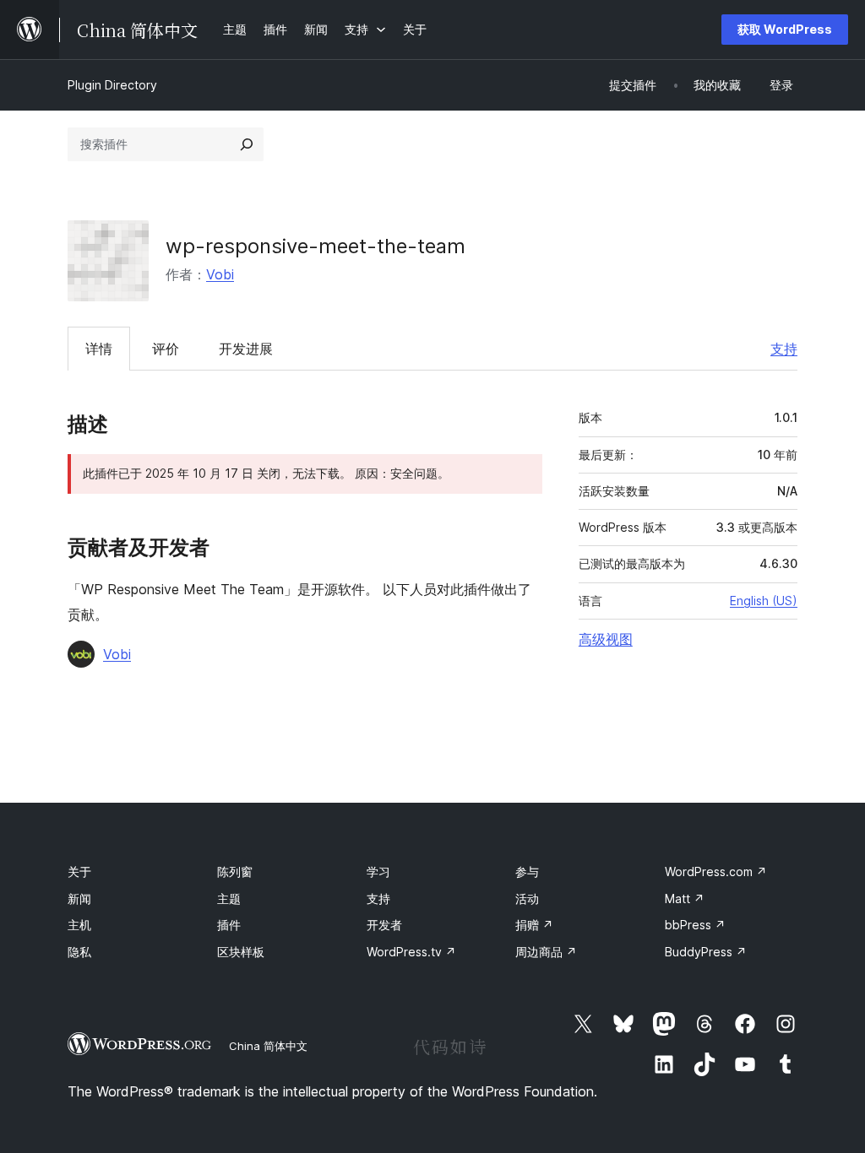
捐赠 (534, 925)
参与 (527, 871)
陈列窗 (235, 871)
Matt (685, 898)
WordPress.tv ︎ (411, 952)
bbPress (695, 925)
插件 (229, 925)
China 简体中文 (268, 1046)
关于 (79, 871)
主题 (229, 898)
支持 (783, 348)
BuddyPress (706, 952)
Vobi (220, 274)
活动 (527, 898)
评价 (165, 348)
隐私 (79, 952)
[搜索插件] (247, 144)
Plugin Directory (112, 85)
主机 (79, 925)
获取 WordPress (784, 29)
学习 (378, 871)
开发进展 (246, 348)
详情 (98, 348)
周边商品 (546, 952)
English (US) (763, 600)
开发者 (384, 925)
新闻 (79, 898)
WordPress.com (716, 871)
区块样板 (240, 952)
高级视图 (606, 639)
